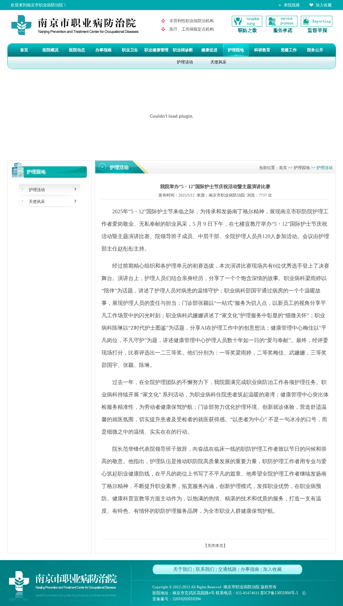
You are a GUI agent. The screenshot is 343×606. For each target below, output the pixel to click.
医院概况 (51, 50)
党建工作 (289, 50)
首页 (24, 50)
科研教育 (262, 50)
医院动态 (77, 50)
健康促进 (209, 50)
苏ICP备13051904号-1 (279, 593)
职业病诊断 (183, 50)
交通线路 (227, 569)
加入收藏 (324, 5)
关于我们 (182, 569)
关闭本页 (215, 545)
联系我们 (205, 569)
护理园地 (236, 50)
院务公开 (315, 50)
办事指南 (103, 50)
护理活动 (185, 62)
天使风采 (218, 62)
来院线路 (292, 5)
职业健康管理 (156, 50)
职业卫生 (130, 50)
